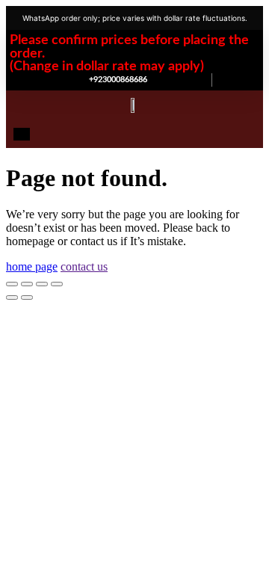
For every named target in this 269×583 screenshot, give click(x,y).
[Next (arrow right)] (27, 297)
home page (32, 266)
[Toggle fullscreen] (27, 284)
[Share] (42, 284)
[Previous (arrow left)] (12, 297)
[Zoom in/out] (12, 284)
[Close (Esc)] (57, 284)
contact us (84, 266)
